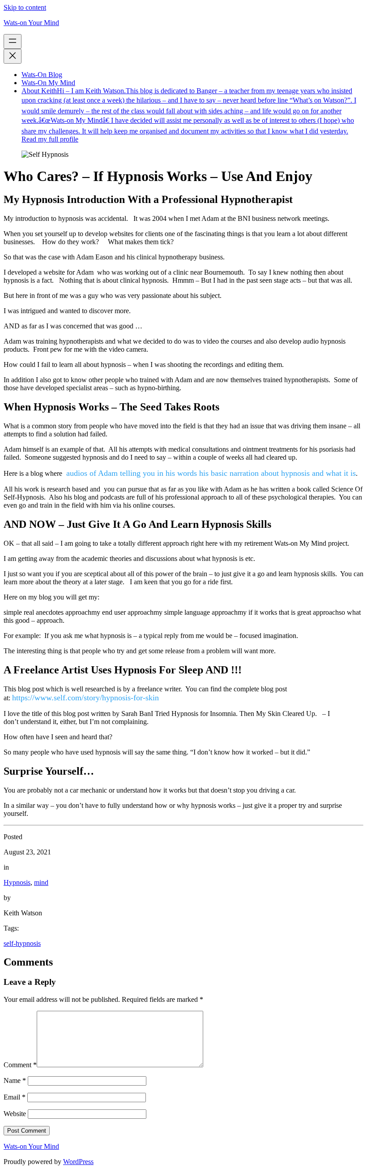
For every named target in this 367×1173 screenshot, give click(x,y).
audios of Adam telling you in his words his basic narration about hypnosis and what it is (210, 473)
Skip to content (25, 7)
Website (15, 1113)
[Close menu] (12, 56)
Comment (20, 1065)
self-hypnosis (22, 943)
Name (15, 1080)
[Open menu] (12, 41)
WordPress (78, 1161)
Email (15, 1097)
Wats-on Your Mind (31, 22)
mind (41, 882)
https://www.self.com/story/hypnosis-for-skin (85, 697)
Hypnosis (17, 882)
